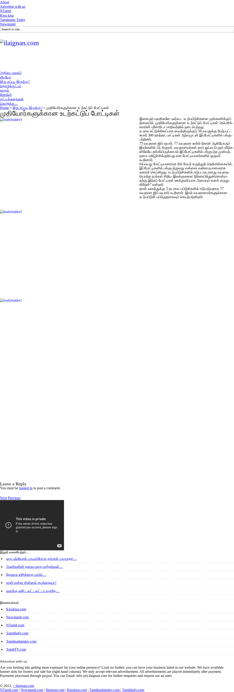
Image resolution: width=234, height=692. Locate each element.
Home (4, 108)
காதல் (4, 90)
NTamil (5, 11)
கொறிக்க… (9, 104)
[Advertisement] (83, 60)
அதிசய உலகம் (10, 73)
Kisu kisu (7, 15)
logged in (25, 488)
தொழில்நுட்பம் (10, 86)
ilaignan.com (23, 686)
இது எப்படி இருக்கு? (15, 82)
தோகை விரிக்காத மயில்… (26, 575)
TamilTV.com (16, 649)
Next (3, 498)
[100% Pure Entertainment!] (19, 43)
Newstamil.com (17, 617)
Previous (14, 498)
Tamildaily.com (17, 633)
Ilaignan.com (55, 690)
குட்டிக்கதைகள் (12, 99)
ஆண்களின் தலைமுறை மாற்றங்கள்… (34, 567)
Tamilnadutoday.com (21, 641)
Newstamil (8, 24)
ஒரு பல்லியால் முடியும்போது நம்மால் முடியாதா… (41, 559)
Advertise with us (12, 6)
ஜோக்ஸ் (6, 95)
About (4, 2)
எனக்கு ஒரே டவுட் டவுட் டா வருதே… (32, 591)
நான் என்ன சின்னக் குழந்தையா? (31, 583)
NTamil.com (15, 625)
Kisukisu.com (16, 609)
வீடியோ (5, 77)
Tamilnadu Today (12, 20)
